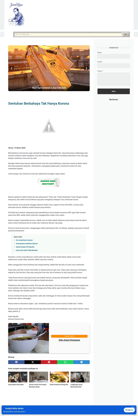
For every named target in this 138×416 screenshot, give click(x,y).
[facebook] (16, 362)
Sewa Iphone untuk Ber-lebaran (27, 244)
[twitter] (32, 362)
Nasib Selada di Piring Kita (25, 247)
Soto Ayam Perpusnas (69, 340)
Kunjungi (129, 410)
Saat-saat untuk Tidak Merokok (27, 250)
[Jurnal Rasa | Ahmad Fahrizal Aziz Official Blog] (17, 15)
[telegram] (81, 362)
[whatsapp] (65, 362)
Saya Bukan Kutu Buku (16, 384)
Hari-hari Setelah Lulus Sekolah (49, 87)
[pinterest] (49, 362)
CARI (125, 34)
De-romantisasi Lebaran (24, 240)
